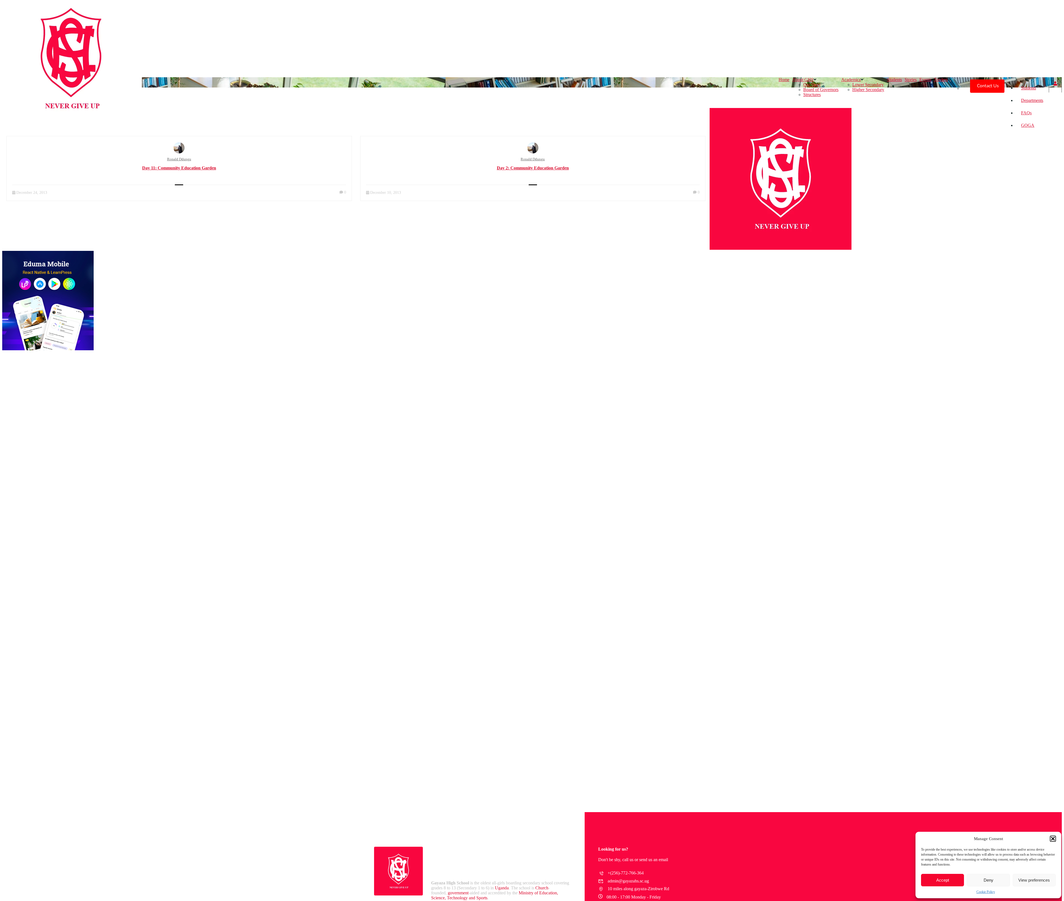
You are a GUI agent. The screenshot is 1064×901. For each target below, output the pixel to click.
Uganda (502, 887)
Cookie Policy (985, 892)
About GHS (803, 79)
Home (784, 79)
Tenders (941, 79)
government (458, 892)
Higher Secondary (868, 89)
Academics (851, 79)
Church (541, 887)
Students (1028, 88)
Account (1055, 84)
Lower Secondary (868, 84)
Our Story (812, 84)
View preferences (1034, 880)
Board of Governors (820, 89)
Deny (988, 880)
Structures (812, 94)
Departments (1032, 100)
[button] (1053, 838)
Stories (911, 79)
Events (925, 79)
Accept (942, 880)
